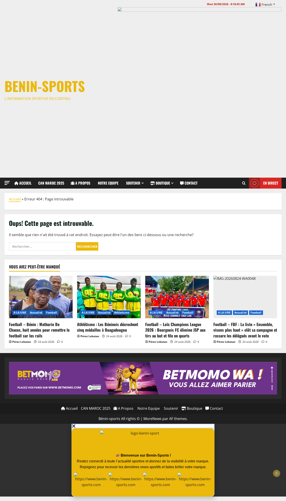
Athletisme (121, 312)
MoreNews (152, 418)
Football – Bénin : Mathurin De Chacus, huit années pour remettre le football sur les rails (39, 329)
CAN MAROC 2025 (51, 183)
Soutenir (132, 183)
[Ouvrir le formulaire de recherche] (244, 183)
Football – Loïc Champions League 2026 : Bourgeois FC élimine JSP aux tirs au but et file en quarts (175, 329)
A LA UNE (20, 312)
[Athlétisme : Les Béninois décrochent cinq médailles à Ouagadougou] (109, 297)
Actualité (36, 312)
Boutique (162, 183)
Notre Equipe (107, 183)
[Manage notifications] (276, 473)
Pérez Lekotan (21, 342)
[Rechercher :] (42, 246)
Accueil (25, 183)
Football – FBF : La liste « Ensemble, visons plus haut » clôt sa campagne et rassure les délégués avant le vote (245, 329)
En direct (270, 182)
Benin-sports (44, 86)
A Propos (82, 183)
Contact (191, 183)
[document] (143, 460)
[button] (7, 183)
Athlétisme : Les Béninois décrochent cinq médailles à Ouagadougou (107, 327)
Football (51, 312)
